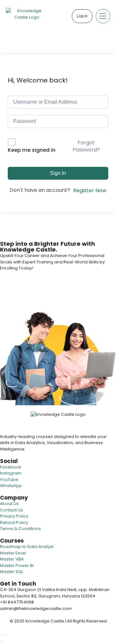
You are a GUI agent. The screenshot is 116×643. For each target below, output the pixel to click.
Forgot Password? (86, 146)
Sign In (58, 173)
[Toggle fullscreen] (3, 635)
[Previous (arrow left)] (0, 641)
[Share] (5, 635)
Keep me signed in (31, 150)
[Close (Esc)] (7, 635)
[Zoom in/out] (0, 635)
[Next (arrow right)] (3, 641)
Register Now (89, 190)
